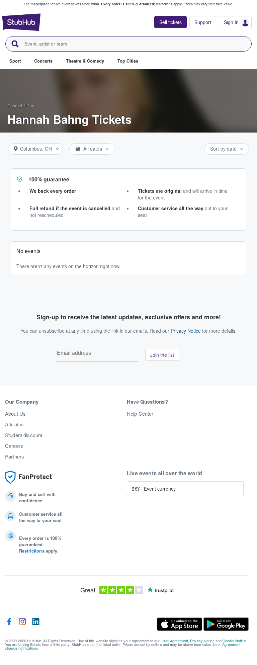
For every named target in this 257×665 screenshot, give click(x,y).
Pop (30, 105)
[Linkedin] (36, 624)
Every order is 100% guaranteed (141, 4)
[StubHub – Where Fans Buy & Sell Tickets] (21, 22)
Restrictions (32, 551)
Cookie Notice (234, 640)
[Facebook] (9, 624)
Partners (14, 456)
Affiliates (14, 424)
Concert (14, 105)
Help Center (140, 413)
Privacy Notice (186, 330)
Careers (14, 445)
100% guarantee (48, 179)
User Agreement (174, 640)
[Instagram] (22, 624)
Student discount (23, 435)
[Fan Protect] (29, 477)
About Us (15, 413)
